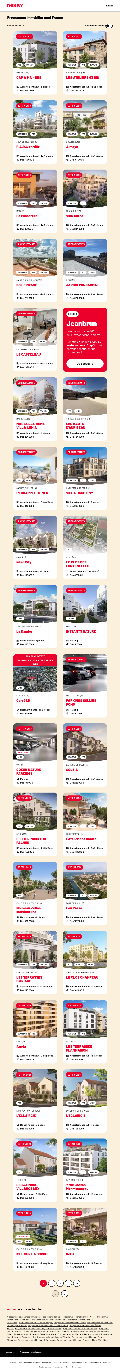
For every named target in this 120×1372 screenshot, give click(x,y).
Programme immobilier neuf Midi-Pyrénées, (50, 1331)
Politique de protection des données (55, 1362)
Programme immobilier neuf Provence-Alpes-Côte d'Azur (82, 1340)
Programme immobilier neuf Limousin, (80, 1328)
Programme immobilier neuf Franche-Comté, (48, 1325)
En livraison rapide (94, 25)
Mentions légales (16, 1362)
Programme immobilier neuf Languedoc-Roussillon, (38, 1328)
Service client (58, 1367)
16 (77, 1283)
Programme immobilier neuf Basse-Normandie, (35, 1334)
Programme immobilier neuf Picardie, (54, 1337)
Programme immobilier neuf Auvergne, (49, 1319)
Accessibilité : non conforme (99, 1362)
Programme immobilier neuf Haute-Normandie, (79, 1334)
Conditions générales (32, 1362)
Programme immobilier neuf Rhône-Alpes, (37, 1340)
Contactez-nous (45, 1367)
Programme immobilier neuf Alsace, (80, 1316)
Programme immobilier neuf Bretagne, (36, 1322)
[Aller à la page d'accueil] (15, 5)
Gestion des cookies (73, 1367)
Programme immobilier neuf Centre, (70, 1322)
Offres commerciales (79, 1362)
